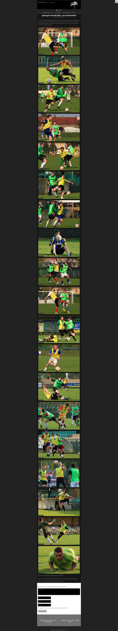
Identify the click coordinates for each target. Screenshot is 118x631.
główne (40, 581)
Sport (52, 12)
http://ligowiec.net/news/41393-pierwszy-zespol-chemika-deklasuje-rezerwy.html (61, 578)
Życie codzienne (58, 12)
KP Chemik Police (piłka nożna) (54, 581)
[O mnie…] (73, 12)
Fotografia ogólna (66, 12)
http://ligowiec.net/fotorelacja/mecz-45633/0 (53, 575)
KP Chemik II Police (45, 581)
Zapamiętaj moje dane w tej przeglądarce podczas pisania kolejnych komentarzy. (54, 608)
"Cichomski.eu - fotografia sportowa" (60, 630)
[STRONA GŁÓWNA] (46, 12)
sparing (61, 581)
